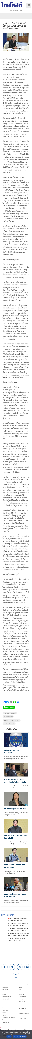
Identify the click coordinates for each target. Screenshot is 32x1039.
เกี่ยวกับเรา (22, 1011)
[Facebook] (4, 967)
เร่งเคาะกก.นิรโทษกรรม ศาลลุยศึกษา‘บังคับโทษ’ (15, 895)
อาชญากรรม (5, 1010)
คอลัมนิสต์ (5, 989)
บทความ (4, 992)
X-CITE (4, 1013)
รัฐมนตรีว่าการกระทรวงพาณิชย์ (11, 720)
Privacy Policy (23, 1018)
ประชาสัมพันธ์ (22, 997)
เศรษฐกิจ (4, 994)
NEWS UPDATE (7, 915)
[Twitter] (12, 967)
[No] (30, 1034)
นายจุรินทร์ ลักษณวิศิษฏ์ (10, 713)
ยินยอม (9, 1036)
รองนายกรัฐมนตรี (8, 716)
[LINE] (16, 974)
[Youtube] (20, 967)
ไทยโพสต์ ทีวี (5, 1022)
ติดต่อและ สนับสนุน (24, 1013)
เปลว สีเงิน (5, 987)
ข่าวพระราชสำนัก (6, 997)
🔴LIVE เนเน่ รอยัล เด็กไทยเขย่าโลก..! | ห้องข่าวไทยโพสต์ (17, 920)
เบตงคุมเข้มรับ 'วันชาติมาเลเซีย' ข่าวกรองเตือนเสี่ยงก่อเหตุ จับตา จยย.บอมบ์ (18, 925)
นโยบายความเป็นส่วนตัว (19, 1036)
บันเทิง (3, 1020)
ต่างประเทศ (5, 1008)
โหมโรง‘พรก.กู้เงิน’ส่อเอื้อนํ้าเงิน (15, 808)
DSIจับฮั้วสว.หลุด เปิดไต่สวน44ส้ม (11, 751)
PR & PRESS (22, 1008)
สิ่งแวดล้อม (22, 1001)
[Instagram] (27, 967)
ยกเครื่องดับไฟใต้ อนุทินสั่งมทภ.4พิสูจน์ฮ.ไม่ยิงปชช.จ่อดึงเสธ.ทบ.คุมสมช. (15, 782)
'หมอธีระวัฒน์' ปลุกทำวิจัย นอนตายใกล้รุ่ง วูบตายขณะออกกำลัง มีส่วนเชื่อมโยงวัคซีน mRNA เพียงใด (18, 935)
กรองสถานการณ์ (23, 985)
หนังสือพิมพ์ (5, 999)
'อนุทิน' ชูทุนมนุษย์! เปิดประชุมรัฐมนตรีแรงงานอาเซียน (16, 940)
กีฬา (20, 989)
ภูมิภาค (21, 999)
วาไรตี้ (20, 987)
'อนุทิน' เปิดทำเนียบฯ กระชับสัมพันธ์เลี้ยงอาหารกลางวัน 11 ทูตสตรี (18, 930)
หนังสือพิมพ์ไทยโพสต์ (9, 724)
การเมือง (4, 985)
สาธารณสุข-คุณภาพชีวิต (8, 1017)
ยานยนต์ (4, 1015)
